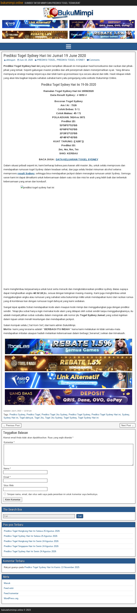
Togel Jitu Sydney (53, 417)
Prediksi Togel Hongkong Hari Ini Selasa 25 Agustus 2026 (32, 531)
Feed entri (9, 588)
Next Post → (127, 425)
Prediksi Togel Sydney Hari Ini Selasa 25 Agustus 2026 (30, 536)
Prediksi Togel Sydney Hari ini (106, 414)
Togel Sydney (70, 417)
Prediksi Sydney (17, 414)
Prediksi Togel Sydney (79, 414)
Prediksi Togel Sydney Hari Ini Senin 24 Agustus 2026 (30, 551)
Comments (94, 60)
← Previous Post (11, 425)
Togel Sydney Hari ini (88, 417)
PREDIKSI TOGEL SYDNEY (71, 60)
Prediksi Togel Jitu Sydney (54, 414)
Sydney (125, 414)
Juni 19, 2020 (26, 60)
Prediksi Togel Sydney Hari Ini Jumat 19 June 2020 (45, 55)
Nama (7, 468)
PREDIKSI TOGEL (46, 60)
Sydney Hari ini (11, 417)
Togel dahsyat (26, 417)
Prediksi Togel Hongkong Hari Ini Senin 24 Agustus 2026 (31, 541)
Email (7, 477)
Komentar (9, 442)
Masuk (7, 583)
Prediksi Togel (33, 414)
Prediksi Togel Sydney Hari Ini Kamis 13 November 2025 (51, 567)
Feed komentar (11, 593)
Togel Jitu (39, 417)
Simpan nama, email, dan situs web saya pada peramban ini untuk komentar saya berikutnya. (52, 494)
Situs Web (9, 485)
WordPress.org (11, 598)
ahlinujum (10, 60)
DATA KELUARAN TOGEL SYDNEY (77, 159)
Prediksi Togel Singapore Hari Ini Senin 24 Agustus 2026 (31, 546)
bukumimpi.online (12, 3)
